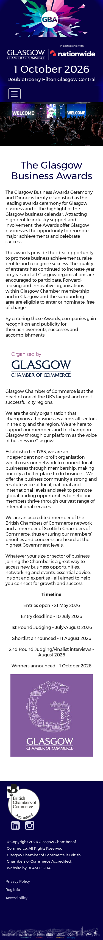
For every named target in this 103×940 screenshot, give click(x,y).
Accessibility (16, 898)
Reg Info (12, 890)
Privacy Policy (17, 881)
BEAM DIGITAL (39, 868)
